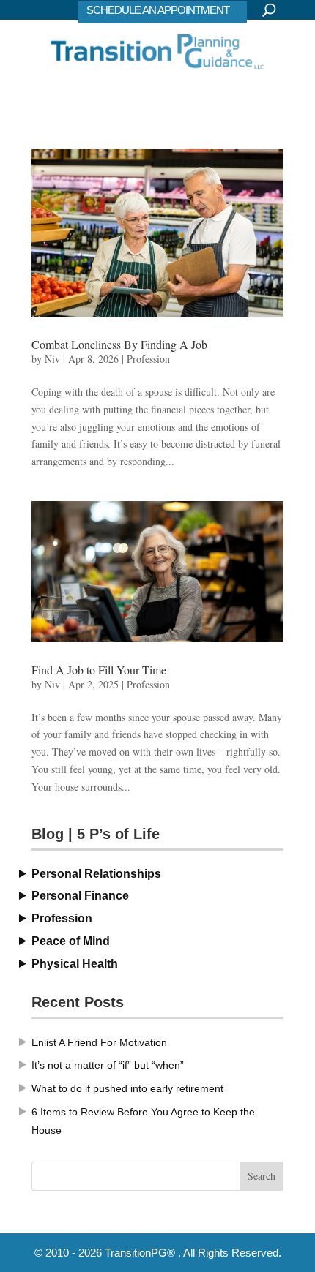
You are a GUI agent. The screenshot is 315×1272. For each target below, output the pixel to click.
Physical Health (75, 963)
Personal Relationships (96, 874)
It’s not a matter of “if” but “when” (108, 1065)
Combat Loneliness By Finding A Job (119, 344)
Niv (52, 359)
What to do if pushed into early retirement (127, 1088)
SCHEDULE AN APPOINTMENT (157, 10)
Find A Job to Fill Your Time (99, 669)
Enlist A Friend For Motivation (99, 1042)
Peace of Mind (71, 941)
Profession (148, 359)
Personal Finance (80, 895)
